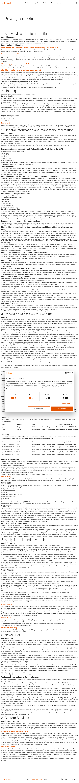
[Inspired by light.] (6, 3)
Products (27, 3)
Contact (28, 779)
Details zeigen (66, 403)
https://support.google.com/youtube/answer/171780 (58, 694)
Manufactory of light (56, 3)
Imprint (46, 779)
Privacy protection (37, 779)
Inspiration (36, 3)
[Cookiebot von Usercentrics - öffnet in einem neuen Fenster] (66, 373)
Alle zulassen (62, 408)
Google (19, 427)
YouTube (19, 444)
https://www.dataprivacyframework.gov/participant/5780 (15, 568)
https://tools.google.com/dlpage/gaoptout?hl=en (13, 622)
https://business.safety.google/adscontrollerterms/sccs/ (15, 594)
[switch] (31, 398)
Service (45, 3)
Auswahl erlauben (39, 408)
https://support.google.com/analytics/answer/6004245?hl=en (16, 625)
